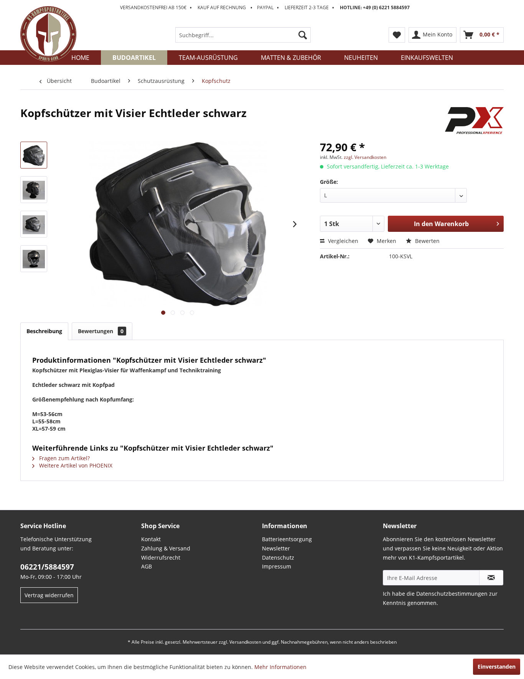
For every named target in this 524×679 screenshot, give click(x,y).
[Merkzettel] (397, 35)
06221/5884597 (47, 567)
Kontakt (151, 539)
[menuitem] (243, 35)
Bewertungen (101, 331)
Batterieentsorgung (287, 539)
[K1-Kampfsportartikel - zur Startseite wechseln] (48, 34)
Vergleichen (342, 241)
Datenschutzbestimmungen (452, 593)
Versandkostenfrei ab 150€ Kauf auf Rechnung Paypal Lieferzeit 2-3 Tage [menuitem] (265, 7)
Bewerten (427, 241)
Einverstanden (497, 666)
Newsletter (276, 548)
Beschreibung (44, 331)
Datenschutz (278, 557)
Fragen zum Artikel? (64, 458)
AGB (146, 566)
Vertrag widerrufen (49, 595)
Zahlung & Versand (165, 548)
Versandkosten (245, 642)
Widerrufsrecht (160, 557)
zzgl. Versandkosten (365, 157)
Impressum (276, 566)
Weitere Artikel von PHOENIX (75, 465)
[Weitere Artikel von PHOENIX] (474, 120)
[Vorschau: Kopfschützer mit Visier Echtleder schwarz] (33, 155)
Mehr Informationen (280, 667)
